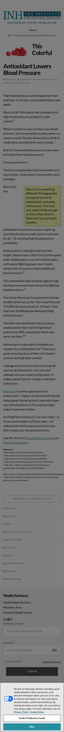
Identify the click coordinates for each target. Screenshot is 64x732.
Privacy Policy (21, 712)
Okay (32, 727)
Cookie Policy (37, 712)
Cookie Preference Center (32, 718)
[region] (32, 707)
